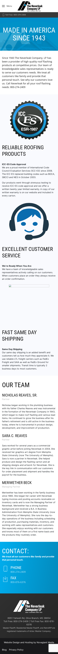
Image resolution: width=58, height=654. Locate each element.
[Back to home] (29, 6)
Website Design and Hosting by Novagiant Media (29, 642)
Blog (4, 649)
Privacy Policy (16, 649)
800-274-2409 (18, 571)
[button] (7, 6)
